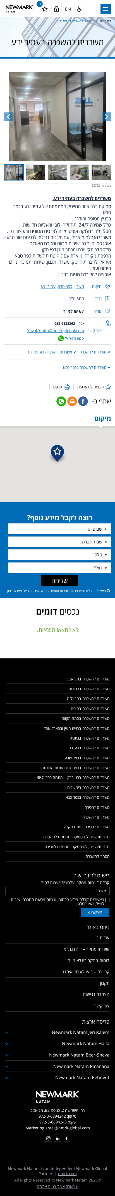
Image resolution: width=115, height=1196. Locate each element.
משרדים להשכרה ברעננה (89, 747)
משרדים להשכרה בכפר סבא (84, 367)
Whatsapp (74, 338)
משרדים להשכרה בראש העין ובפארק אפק (76, 728)
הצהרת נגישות (96, 994)
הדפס (57, 386)
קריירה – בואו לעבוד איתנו (86, 972)
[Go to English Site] (68, 9)
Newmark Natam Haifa (85, 1043)
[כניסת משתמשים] (56, 9)
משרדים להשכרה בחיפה (90, 708)
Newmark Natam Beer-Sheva (79, 1055)
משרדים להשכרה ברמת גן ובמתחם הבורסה (75, 767)
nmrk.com (67, 1173)
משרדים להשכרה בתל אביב (87, 679)
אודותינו (102, 938)
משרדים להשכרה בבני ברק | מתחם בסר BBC (73, 777)
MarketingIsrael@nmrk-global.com (57, 1127)
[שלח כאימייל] (72, 401)
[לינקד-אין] (57, 1138)
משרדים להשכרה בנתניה (89, 738)
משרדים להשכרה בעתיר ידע (50, 352)
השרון (79, 286)
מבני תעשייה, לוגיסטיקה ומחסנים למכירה (77, 846)
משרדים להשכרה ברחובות (88, 688)
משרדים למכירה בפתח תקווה (86, 826)
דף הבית (105, 21)
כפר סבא (65, 286)
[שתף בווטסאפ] (61, 401)
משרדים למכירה (97, 807)
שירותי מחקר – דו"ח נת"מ (86, 949)
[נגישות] (80, 9)
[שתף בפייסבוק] (83, 401)
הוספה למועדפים (90, 386)
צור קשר (101, 1006)
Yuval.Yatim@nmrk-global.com (55, 330)
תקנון (104, 983)
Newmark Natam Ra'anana (81, 1066)
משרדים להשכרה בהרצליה (88, 698)
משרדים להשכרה (93, 352)
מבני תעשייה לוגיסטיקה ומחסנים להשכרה (76, 836)
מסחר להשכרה (97, 856)
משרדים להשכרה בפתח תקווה (85, 718)
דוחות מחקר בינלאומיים (88, 960)
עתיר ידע (48, 286)
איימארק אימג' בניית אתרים (57, 1186)
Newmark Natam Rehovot (82, 1077)
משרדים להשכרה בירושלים (88, 787)
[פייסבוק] (66, 1138)
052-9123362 (64, 323)
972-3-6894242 (52, 1116)
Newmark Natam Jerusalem (80, 1032)
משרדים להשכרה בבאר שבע (86, 758)
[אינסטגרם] (48, 1138)
